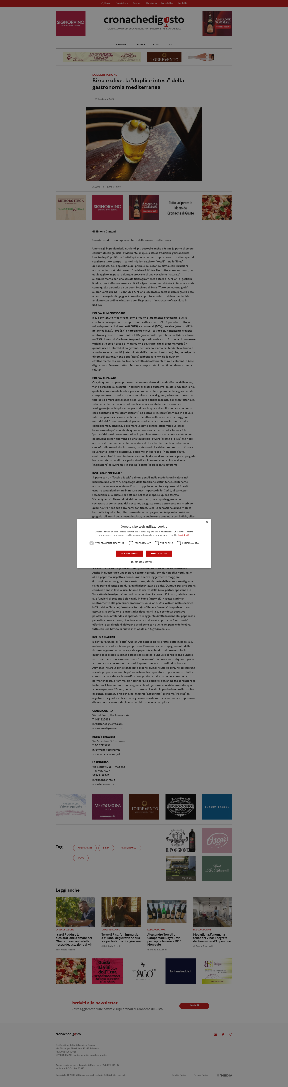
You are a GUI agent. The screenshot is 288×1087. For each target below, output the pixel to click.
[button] (144, 562)
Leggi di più (183, 535)
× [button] (207, 522)
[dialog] (144, 543)
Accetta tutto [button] (129, 553)
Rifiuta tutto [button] (159, 553)
